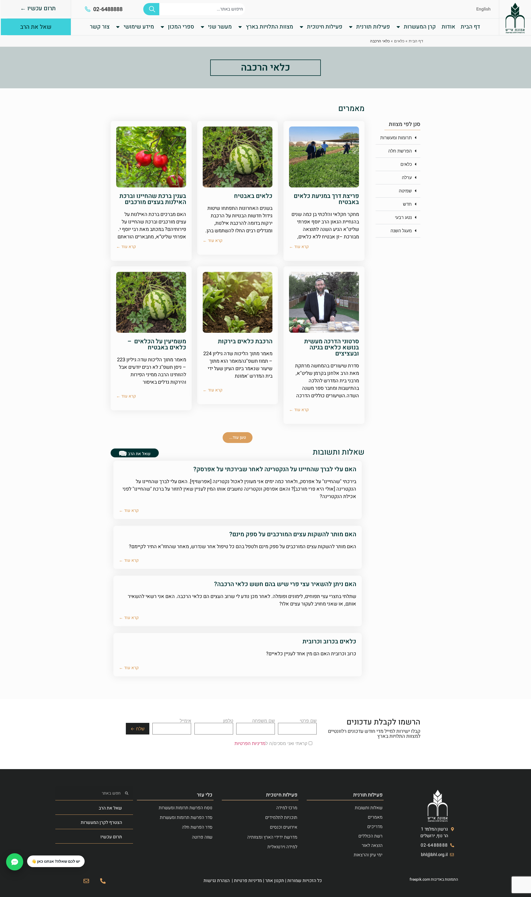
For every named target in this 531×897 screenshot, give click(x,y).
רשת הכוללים (370, 836)
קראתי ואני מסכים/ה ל (272, 743)
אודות (448, 27)
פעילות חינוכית (324, 27)
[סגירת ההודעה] (27, 855)
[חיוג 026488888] (103, 881)
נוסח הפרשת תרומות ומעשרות (185, 808)
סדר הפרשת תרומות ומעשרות (186, 817)
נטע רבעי (403, 217)
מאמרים (375, 817)
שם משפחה (263, 720)
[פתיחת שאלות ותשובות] (14, 861)
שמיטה (405, 191)
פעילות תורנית (373, 27)
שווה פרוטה (202, 837)
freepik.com (420, 879)
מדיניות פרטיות (248, 880)
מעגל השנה (401, 230)
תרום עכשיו (111, 837)
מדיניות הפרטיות (250, 743)
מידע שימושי (139, 27)
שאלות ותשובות (368, 808)
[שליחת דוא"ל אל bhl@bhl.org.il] (86, 881)
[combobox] (202, 9)
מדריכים (374, 826)
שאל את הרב (110, 808)
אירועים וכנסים (283, 827)
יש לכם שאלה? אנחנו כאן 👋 (56, 861)
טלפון (228, 720)
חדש (407, 204)
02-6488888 (108, 9)
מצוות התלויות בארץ (269, 27)
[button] (398, 138)
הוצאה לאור (372, 845)
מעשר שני (220, 27)
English (483, 9)
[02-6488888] (87, 9)
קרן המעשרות (420, 27)
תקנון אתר (274, 880)
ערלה (407, 177)
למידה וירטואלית (282, 847)
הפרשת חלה (400, 151)
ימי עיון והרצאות (368, 855)
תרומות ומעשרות (396, 137)
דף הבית (470, 27)
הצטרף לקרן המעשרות (101, 822)
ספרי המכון (181, 27)
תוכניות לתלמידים (281, 817)
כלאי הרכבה (265, 67)
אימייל (185, 720)
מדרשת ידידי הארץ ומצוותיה (272, 837)
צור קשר (100, 27)
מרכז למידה (286, 808)
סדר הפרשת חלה (197, 827)
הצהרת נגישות (217, 880)
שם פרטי (308, 720)
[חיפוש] (151, 9)
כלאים (399, 40)
